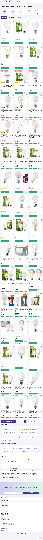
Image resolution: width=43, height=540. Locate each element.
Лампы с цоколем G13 (37, 14)
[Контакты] (41, 1)
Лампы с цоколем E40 (21, 14)
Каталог (9, 3)
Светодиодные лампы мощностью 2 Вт (10, 426)
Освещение (20, 3)
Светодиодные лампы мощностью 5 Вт (26, 437)
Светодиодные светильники (17, 448)
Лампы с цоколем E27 (13, 14)
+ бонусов (31, 287)
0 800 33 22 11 (4, 510)
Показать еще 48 (9, 421)
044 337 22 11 (4, 513)
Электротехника (14, 3)
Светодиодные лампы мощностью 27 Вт (10, 429)
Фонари (23, 451)
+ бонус (2, 41)
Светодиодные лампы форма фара (9, 437)
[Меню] (1, 1)
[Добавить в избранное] (13, 21)
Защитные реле (5, 448)
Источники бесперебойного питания (10, 445)
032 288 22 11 (4, 514)
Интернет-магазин (4, 3)
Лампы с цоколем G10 (29, 14)
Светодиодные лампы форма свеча (28, 432)
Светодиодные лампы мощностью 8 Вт (28, 426)
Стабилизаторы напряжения (25, 445)
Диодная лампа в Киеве (7, 440)
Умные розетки (15, 451)
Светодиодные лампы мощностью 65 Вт (10, 432)
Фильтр (5, 17)
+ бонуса (2, 66)
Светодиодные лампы (26, 3)
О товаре (11, 92)
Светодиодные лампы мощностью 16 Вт (28, 429)
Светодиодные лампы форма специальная (31, 435)
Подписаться (31, 492)
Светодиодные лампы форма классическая (11, 435)
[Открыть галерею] (27, 33)
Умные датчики (5, 451)
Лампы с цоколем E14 (5, 14)
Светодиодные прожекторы (32, 448)
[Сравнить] (13, 22)
